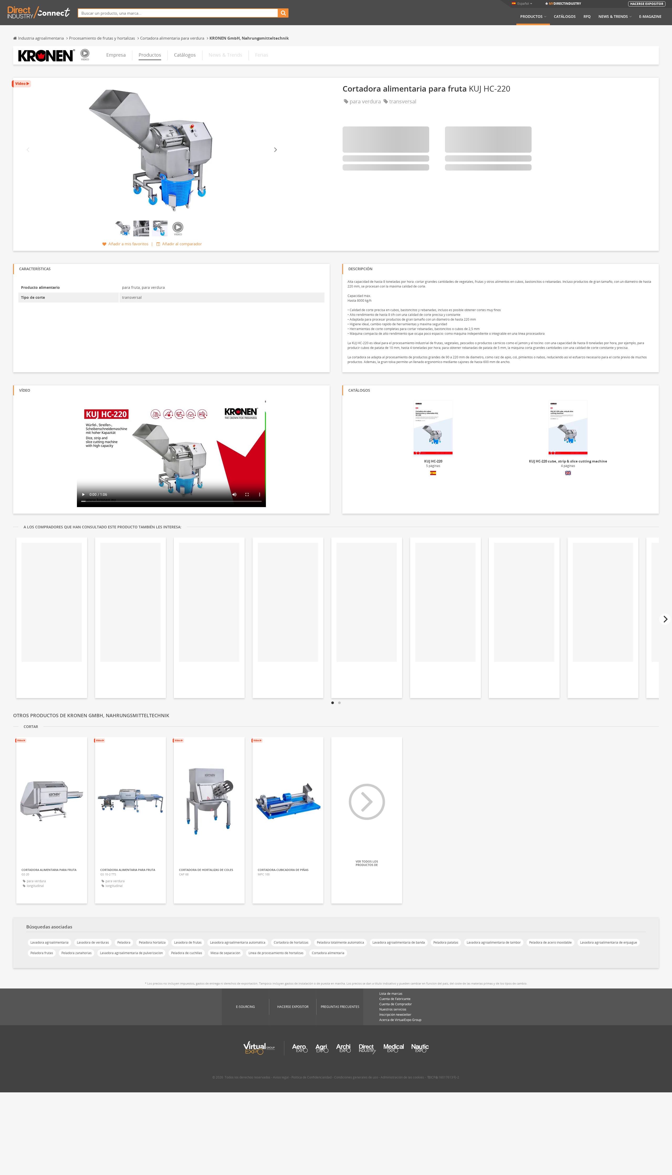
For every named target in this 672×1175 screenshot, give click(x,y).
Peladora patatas (445, 942)
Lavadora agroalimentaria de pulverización (131, 953)
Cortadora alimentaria (328, 953)
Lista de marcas (390, 993)
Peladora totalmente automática (340, 942)
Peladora (123, 942)
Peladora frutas (41, 953)
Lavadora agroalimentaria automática (237, 942)
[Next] (275, 150)
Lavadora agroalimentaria (49, 942)
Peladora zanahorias (76, 953)
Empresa (116, 55)
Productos (531, 16)
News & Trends (613, 16)
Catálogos (565, 16)
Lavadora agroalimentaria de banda (398, 942)
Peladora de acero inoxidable (550, 942)
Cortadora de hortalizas (291, 942)
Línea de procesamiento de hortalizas (276, 953)
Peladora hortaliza (152, 942)
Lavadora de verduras (93, 942)
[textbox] (178, 13)
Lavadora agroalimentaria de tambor (494, 942)
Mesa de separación (225, 953)
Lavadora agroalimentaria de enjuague (608, 942)
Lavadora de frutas (188, 942)
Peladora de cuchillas (186, 953)
